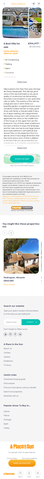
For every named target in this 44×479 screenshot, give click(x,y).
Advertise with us (11, 396)
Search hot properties (13, 392)
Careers (7, 357)
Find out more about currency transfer (20, 387)
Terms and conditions (29, 458)
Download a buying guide (15, 379)
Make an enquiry (22, 463)
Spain (6, 424)
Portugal (7, 420)
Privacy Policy (12, 458)
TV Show (7, 365)
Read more (22, 82)
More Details (9, 284)
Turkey (6, 428)
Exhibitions (8, 361)
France (6, 415)
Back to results (18, 4)
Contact (7, 353)
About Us (8, 348)
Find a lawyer (9, 383)
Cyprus (7, 411)
